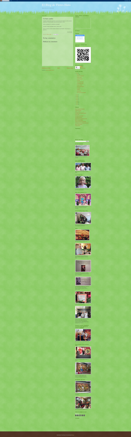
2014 (77, 99)
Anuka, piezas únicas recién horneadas (80, 121)
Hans (82, 66)
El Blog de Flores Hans (56, 5)
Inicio (58, 68)
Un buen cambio (79, 77)
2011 (77, 104)
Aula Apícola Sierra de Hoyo (79, 115)
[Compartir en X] (55, 34)
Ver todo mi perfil (82, 68)
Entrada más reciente (46, 68)
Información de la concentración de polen (81, 118)
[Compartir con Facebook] (56, 34)
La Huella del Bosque (78, 110)
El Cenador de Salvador (78, 117)
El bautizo (78, 89)
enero (78, 74)
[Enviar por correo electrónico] (53, 34)
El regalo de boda (79, 84)
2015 (77, 98)
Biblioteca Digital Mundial (79, 120)
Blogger (73, 434)
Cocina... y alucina (77, 111)
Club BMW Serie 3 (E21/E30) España (80, 113)
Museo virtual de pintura (78, 124)
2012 (77, 102)
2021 (77, 94)
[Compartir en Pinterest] (57, 34)
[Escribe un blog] (54, 34)
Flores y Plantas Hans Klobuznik (79, 108)
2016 (77, 96)
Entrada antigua (70, 68)
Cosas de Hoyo (77, 114)
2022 (77, 73)
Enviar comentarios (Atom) (50, 70)
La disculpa (78, 87)
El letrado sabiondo (79, 78)
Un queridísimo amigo (80, 83)
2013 (77, 101)
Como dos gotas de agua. (80, 86)
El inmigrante (79, 91)
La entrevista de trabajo (80, 81)
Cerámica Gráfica (77, 125)
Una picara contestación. (80, 75)
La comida (78, 80)
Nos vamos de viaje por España (81, 92)
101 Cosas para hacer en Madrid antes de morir (81, 122)
